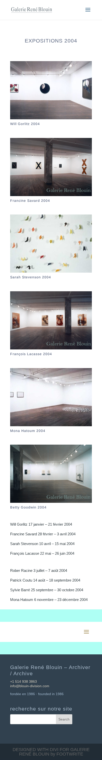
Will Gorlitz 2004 (25, 124)
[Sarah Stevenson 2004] (51, 243)
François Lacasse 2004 (31, 354)
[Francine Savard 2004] (51, 167)
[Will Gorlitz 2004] (51, 90)
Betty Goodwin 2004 (28, 507)
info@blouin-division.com (29, 686)
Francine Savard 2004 (30, 201)
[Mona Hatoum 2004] (51, 397)
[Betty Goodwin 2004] (51, 474)
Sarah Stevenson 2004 (30, 277)
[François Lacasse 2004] (51, 320)
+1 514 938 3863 (23, 681)
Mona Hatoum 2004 (27, 431)
